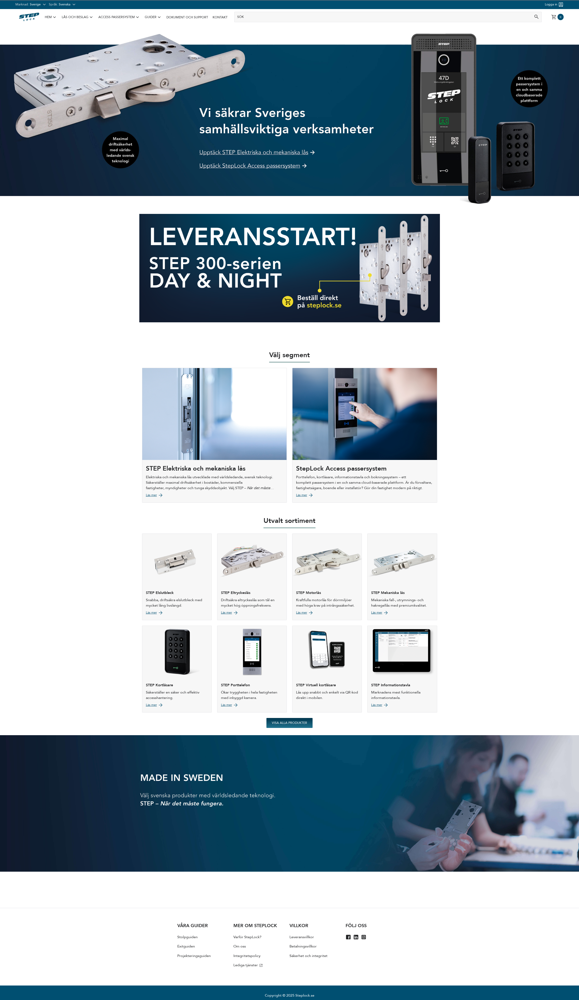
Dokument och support (187, 17)
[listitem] (51, 17)
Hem (48, 17)
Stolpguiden (187, 937)
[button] (51, 17)
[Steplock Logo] (29, 17)
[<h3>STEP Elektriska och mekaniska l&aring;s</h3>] (214, 435)
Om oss (239, 946)
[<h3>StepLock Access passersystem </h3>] (364, 435)
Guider (151, 17)
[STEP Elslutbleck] (176, 577)
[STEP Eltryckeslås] (252, 577)
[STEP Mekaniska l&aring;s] (402, 577)
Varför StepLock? (247, 937)
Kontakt (220, 17)
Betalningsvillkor (303, 946)
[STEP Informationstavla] (402, 669)
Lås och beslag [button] (78, 17)
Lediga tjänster (246, 965)
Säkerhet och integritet (308, 956)
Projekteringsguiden (194, 956)
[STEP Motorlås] (327, 577)
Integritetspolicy (247, 956)
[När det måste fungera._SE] (289, 183)
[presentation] (205, 947)
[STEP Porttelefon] (252, 669)
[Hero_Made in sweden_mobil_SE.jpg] (289, 803)
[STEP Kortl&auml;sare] (176, 669)
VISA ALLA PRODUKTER (289, 723)
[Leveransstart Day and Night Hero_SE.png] (289, 268)
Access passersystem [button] (119, 17)
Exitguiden (186, 946)
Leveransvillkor (302, 937)
